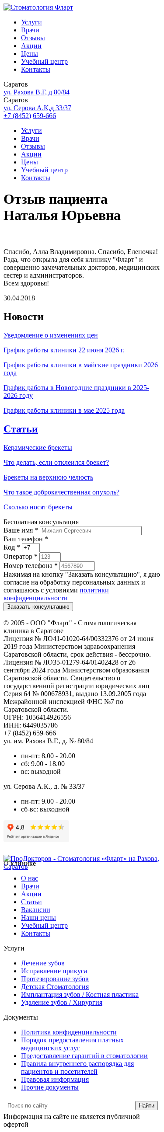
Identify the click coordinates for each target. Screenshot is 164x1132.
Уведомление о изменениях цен (50, 335)
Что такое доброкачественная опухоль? (61, 492)
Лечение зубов (43, 963)
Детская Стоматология (55, 986)
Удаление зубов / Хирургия (61, 1002)
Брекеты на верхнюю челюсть (48, 477)
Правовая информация (55, 1079)
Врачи (30, 30)
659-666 (44, 115)
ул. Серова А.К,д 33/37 (37, 107)
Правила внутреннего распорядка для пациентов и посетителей (77, 1067)
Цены (29, 53)
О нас (29, 878)
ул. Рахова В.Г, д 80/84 (36, 92)
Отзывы (33, 38)
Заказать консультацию (38, 606)
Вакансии (35, 909)
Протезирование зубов (55, 978)
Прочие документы (50, 1087)
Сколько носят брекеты (38, 507)
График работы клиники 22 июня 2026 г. (64, 350)
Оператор (20, 556)
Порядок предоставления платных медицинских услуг (72, 1044)
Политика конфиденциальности (69, 1032)
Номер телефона (30, 565)
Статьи (20, 429)
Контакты (35, 69)
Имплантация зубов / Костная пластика (80, 994)
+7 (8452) (17, 115)
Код (11, 547)
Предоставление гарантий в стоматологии (84, 1055)
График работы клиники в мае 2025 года (64, 410)
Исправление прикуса (54, 971)
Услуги (31, 22)
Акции (31, 45)
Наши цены (38, 917)
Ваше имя (20, 530)
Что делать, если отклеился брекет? (56, 462)
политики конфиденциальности (56, 594)
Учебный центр (44, 61)
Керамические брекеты (37, 447)
